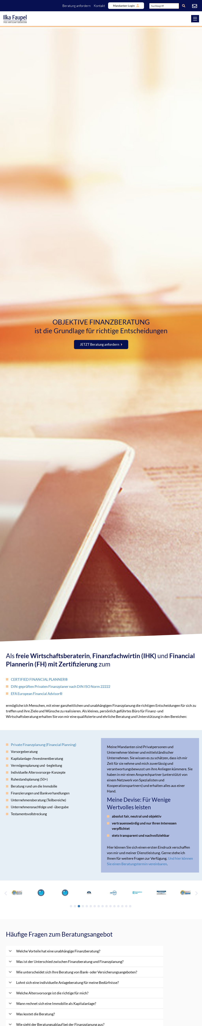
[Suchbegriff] (183, 5)
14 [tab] (122, 906)
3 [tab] (79, 906)
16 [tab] (130, 906)
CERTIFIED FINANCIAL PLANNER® (39, 679)
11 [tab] (110, 906)
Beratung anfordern (76, 6)
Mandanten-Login (124, 5)
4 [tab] (83, 906)
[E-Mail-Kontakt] (195, 6)
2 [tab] (75, 906)
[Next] (196, 893)
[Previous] (5, 893)
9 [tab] (102, 906)
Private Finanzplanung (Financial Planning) (43, 744)
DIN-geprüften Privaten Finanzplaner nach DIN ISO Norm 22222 (60, 686)
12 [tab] (114, 906)
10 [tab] (106, 906)
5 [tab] (87, 906)
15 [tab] (126, 906)
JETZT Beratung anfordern (99, 344)
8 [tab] (98, 906)
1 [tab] (71, 906)
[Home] (101, 19)
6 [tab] (91, 906)
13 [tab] (118, 906)
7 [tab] (95, 906)
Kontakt (99, 6)
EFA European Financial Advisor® (36, 693)
